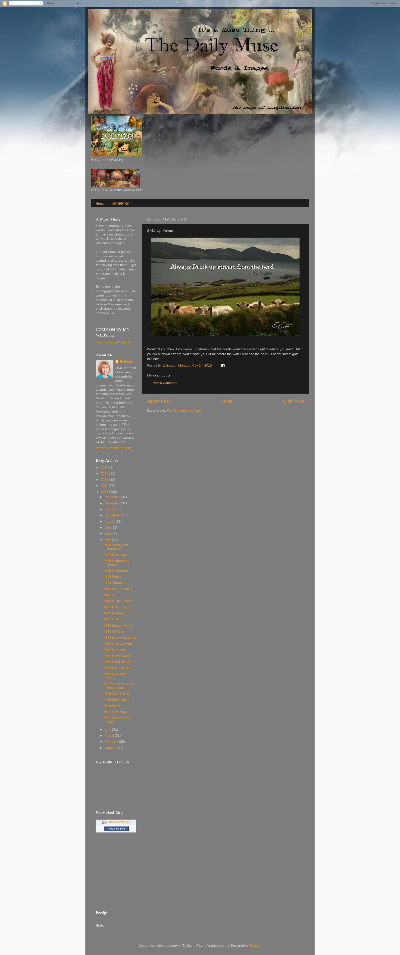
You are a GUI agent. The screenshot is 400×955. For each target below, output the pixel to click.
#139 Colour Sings (117, 607)
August (110, 521)
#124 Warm (112, 706)
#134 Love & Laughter (120, 637)
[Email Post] (222, 365)
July (108, 527)
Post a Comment (165, 383)
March (110, 735)
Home (100, 203)
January (111, 748)
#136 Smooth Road (118, 625)
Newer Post (158, 401)
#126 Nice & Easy (117, 693)
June (109, 533)
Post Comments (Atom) (184, 410)
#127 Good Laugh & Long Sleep (118, 685)
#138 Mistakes (114, 613)
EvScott (126, 361)
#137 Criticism (114, 619)
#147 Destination (116, 555)
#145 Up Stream (116, 570)
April (108, 729)
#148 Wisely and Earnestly (116, 546)
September (113, 515)
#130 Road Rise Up (118, 662)
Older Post (293, 401)
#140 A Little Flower (118, 601)
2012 (105, 479)
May (108, 540)
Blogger (254, 945)
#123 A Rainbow (115, 712)
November (113, 503)
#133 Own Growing (118, 644)
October (111, 509)
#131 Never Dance (117, 656)
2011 (105, 485)
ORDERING (121, 203)
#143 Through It (115, 583)
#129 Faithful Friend (118, 668)
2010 (105, 491)
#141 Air (110, 595)
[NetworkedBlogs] (116, 822)
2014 (105, 467)
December (113, 497)
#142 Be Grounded (118, 589)
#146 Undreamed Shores (116, 562)
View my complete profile (114, 448)
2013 (105, 473)
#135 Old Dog (114, 631)
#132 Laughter (114, 650)
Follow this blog (116, 828)
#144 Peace (112, 577)
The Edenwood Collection (114, 342)
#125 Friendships (116, 699)
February (112, 741)
